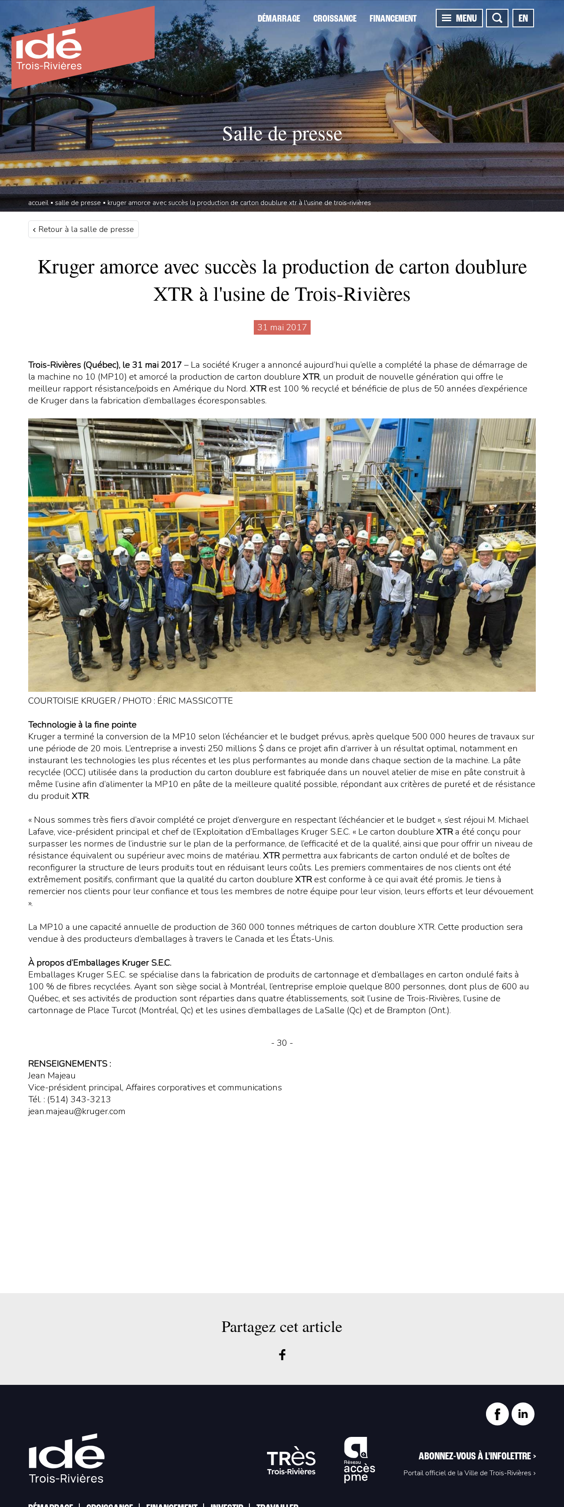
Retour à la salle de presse (85, 229)
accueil (38, 202)
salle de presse (78, 202)
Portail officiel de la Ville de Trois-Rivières (467, 1473)
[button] (446, 17)
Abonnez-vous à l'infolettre (477, 1456)
